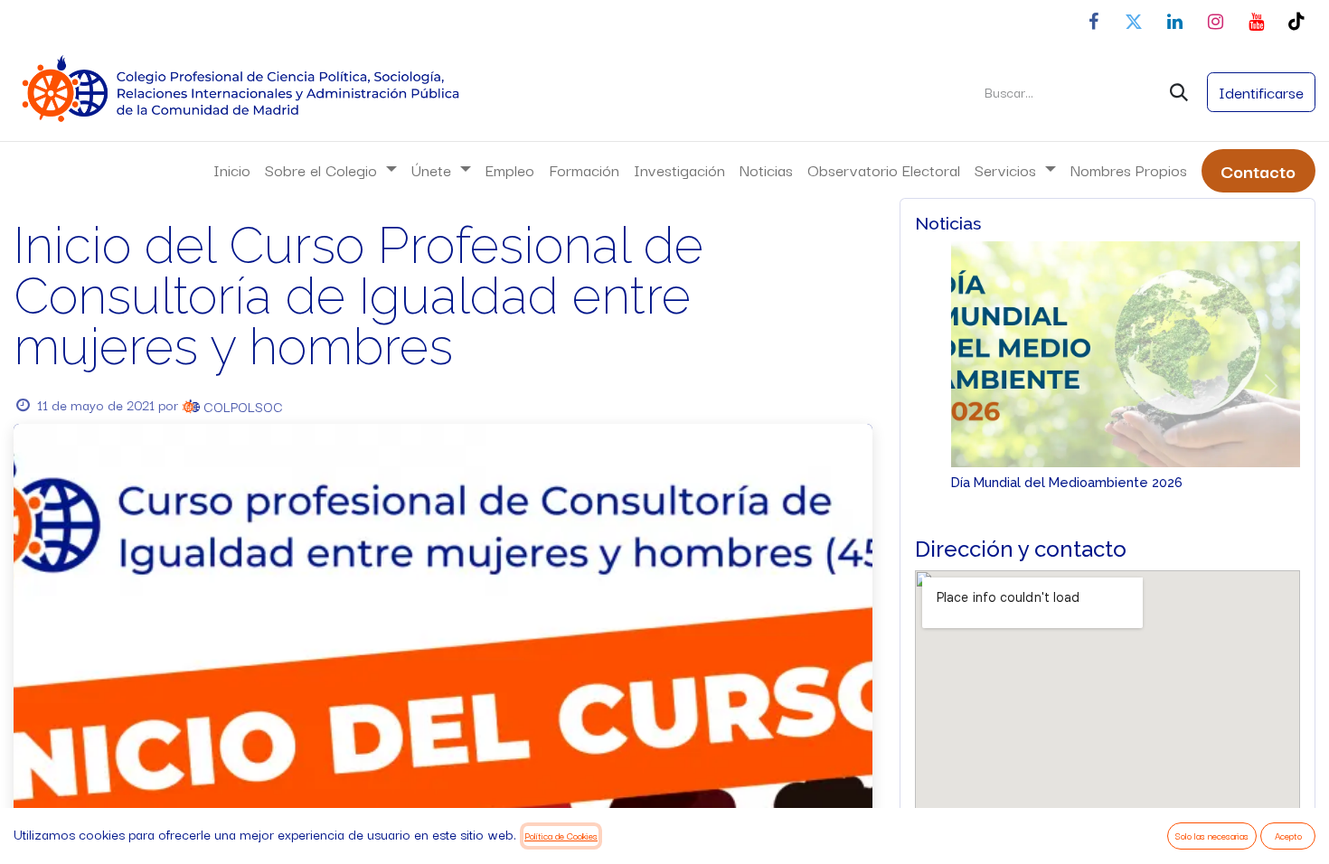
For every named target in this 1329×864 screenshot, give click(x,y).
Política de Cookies (561, 835)
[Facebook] (1093, 22)
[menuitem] (232, 170)
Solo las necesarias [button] (1212, 835)
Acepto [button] (1288, 835)
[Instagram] (1215, 22)
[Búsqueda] (1179, 92)
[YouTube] (1256, 22)
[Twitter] (1134, 22)
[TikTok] (1296, 22)
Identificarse (1261, 92)
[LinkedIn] (1174, 22)
